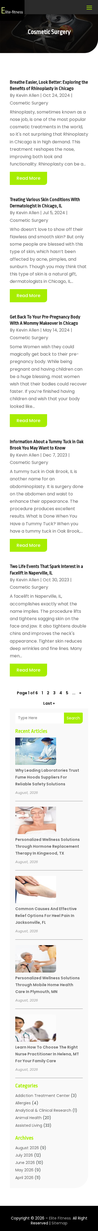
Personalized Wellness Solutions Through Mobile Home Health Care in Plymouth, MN (47, 984)
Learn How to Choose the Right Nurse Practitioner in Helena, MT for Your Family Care (47, 1054)
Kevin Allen (27, 95)
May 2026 (24, 1170)
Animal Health (28, 1117)
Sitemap (59, 1223)
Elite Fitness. (60, 1218)
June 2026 (25, 1162)
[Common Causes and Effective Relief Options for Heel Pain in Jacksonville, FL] (35, 890)
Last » (49, 703)
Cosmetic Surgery (29, 103)
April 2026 (24, 1177)
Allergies (23, 1103)
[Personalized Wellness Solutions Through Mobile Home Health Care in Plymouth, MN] (35, 959)
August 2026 (27, 1148)
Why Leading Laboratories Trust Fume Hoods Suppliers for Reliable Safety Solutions (47, 777)
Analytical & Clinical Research (43, 1110)
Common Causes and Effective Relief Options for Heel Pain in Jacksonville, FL (46, 915)
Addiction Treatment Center (42, 1095)
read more (28, 178)
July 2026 (24, 1155)
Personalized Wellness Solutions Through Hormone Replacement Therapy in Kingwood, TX (47, 846)
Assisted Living (28, 1125)
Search (73, 718)
